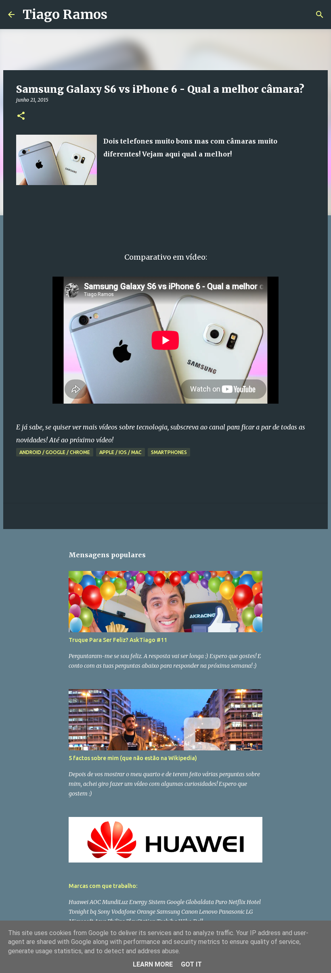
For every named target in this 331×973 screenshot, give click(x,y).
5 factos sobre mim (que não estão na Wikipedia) (133, 758)
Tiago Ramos (65, 14)
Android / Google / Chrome (54, 452)
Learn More (153, 964)
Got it (191, 964)
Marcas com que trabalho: (103, 886)
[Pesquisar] (119, 14)
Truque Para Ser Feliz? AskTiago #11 (118, 640)
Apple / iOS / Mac (120, 452)
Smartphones (169, 452)
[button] (21, 116)
